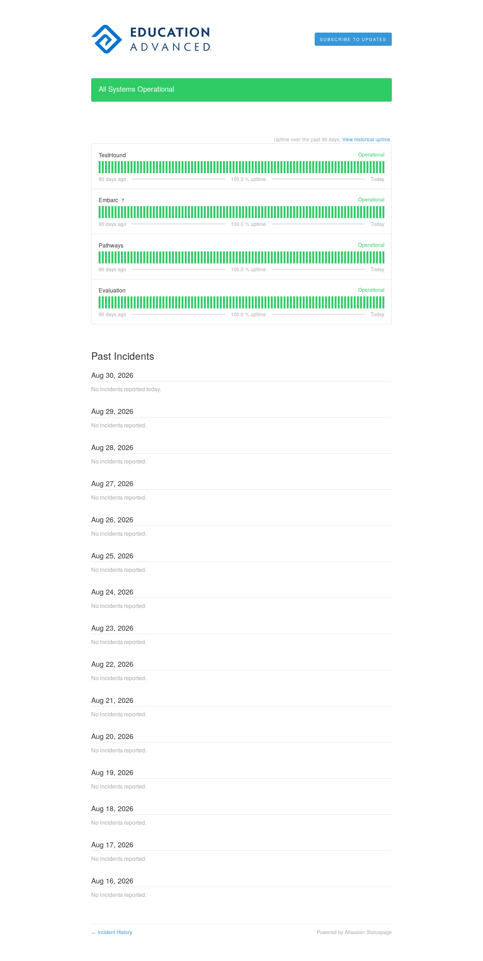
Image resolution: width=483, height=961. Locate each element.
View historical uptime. (367, 139)
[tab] (99, 167)
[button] (353, 39)
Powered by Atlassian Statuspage (354, 932)
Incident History (111, 932)
